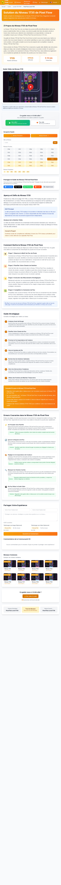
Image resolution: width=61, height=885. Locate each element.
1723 (30, 152)
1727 (19, 155)
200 (19, 171)
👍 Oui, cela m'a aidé (30, 596)
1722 (19, 152)
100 (11, 171)
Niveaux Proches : (8, 146)
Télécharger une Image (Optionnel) (13, 525)
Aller (55, 142)
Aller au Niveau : (7, 139)
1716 (9, 149)
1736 (9, 162)
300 (28, 171)
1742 (19, 165)
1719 (41, 149)
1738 (30, 162)
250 (24, 171)
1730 (52, 155)
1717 (20, 149)
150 (15, 171)
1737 (19, 162)
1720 (52, 149)
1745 (52, 165)
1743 (30, 165)
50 (7, 171)
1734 (41, 159)
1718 (30, 149)
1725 (52, 152)
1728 (30, 155)
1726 (9, 155)
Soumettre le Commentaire (30, 534)
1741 (9, 165)
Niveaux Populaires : (9, 169)
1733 (30, 159)
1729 (41, 155)
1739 (41, 162)
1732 (19, 159)
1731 (9, 159)
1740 (52, 162)
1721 (9, 152)
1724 (41, 152)
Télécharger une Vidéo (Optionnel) (40, 525)
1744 (41, 165)
